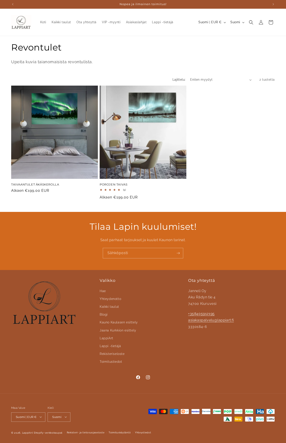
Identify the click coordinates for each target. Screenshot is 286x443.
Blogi (104, 314)
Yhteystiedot (143, 432)
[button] (251, 22)
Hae (103, 291)
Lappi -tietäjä (110, 346)
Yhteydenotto (110, 298)
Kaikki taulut (109, 306)
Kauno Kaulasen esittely (119, 322)
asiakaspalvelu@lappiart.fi (211, 320)
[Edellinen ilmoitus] (13, 4)
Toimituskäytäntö (120, 432)
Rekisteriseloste (112, 353)
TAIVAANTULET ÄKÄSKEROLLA (35, 184)
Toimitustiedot (111, 361)
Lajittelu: (179, 79)
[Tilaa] (178, 253)
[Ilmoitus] (273, 4)
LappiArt (106, 338)
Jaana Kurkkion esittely (118, 330)
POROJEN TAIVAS (113, 184)
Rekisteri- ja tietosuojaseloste (86, 432)
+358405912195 (201, 313)
